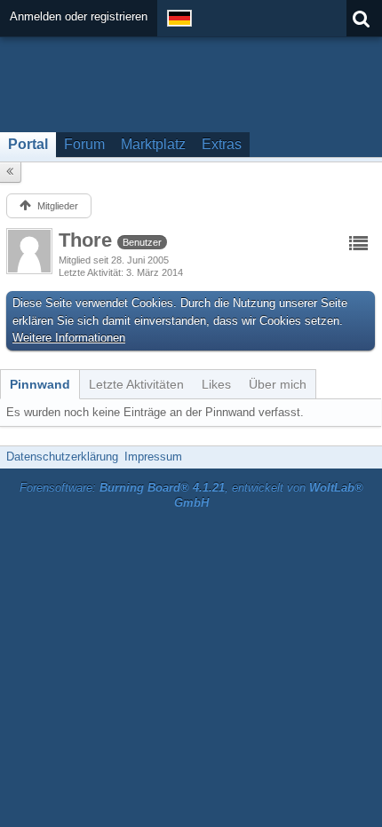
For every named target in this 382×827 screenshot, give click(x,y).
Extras (222, 144)
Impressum (153, 456)
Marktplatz (153, 144)
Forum (84, 144)
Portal (28, 144)
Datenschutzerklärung (62, 456)
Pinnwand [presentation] (40, 384)
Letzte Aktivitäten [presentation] (136, 384)
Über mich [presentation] (277, 384)
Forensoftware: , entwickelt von (191, 495)
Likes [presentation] (216, 384)
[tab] (40, 384)
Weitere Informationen (68, 337)
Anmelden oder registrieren (78, 16)
